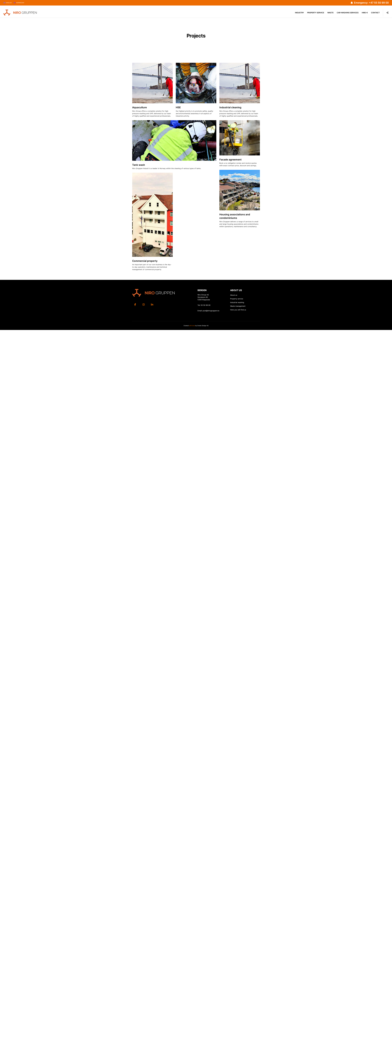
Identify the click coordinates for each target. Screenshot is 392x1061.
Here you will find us (238, 310)
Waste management (237, 306)
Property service (236, 299)
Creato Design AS (202, 325)
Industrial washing (237, 302)
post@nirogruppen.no (211, 311)
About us (233, 295)
